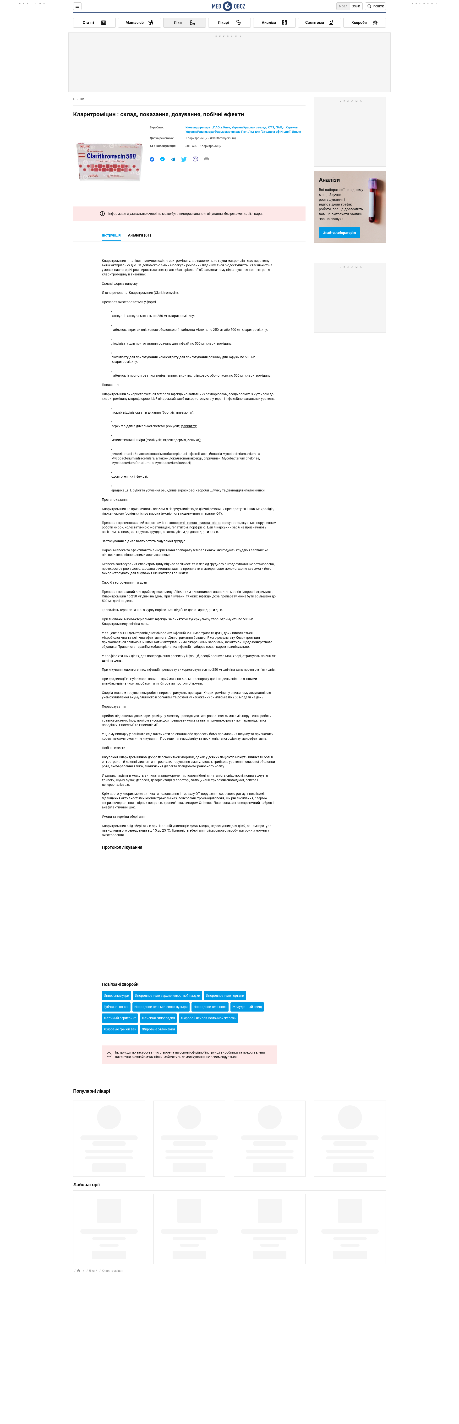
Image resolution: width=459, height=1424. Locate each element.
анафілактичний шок (118, 807)
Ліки (80, 99)
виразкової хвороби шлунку (199, 490)
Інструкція (111, 235)
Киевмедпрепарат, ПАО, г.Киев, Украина (214, 127)
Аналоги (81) (139, 235)
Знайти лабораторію (339, 233)
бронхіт (169, 412)
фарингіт (188, 426)
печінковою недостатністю (199, 523)
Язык (356, 6)
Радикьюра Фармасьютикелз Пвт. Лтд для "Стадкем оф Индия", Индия (249, 131)
